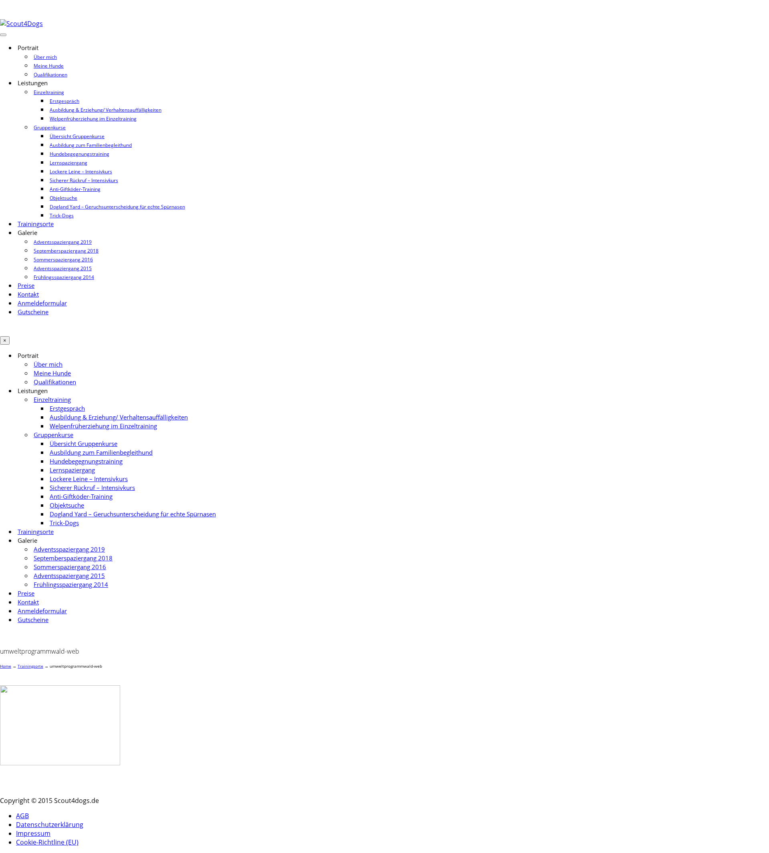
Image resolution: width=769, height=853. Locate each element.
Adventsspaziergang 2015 (63, 268)
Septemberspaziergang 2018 (66, 250)
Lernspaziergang (68, 162)
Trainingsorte (36, 224)
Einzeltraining (49, 92)
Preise (26, 285)
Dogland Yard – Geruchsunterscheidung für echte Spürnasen (117, 206)
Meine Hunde (49, 65)
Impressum (33, 833)
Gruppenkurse (50, 127)
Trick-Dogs (62, 215)
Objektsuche (63, 198)
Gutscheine (33, 312)
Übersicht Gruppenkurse (77, 136)
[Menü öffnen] (3, 35)
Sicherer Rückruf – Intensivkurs (84, 180)
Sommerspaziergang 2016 (63, 259)
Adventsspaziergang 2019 (63, 242)
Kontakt (28, 294)
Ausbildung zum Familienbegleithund (91, 145)
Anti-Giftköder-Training (75, 189)
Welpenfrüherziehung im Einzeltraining (93, 118)
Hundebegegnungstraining (79, 154)
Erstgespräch (64, 101)
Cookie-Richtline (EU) (47, 842)
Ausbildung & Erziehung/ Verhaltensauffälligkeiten (105, 109)
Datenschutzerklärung (49, 824)
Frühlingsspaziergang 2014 (64, 277)
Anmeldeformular (42, 303)
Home (5, 666)
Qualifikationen (50, 74)
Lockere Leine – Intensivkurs (81, 171)
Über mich (45, 57)
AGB (22, 815)
